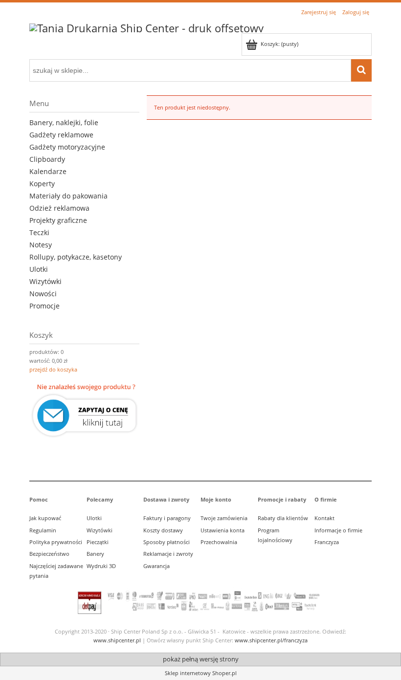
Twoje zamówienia (223, 518)
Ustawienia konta (222, 530)
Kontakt (324, 518)
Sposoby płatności (166, 542)
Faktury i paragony (167, 518)
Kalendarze (48, 171)
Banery (95, 553)
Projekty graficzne (58, 220)
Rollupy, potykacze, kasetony (75, 257)
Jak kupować (45, 518)
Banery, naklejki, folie (63, 122)
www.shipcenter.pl (117, 640)
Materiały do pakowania (68, 195)
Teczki (39, 232)
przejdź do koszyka (53, 369)
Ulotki (38, 269)
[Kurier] (84, 411)
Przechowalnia (218, 542)
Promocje (44, 305)
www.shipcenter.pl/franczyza (271, 640)
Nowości (43, 293)
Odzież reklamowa (59, 208)
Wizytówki (45, 281)
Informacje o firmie (338, 530)
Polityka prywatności (55, 542)
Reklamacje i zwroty (168, 553)
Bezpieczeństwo (49, 553)
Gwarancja (156, 566)
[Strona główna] (146, 26)
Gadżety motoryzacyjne (67, 147)
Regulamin (42, 530)
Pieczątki (98, 542)
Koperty (42, 183)
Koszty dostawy (163, 530)
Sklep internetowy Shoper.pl (201, 673)
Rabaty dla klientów (283, 518)
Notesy (40, 244)
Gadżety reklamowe (61, 134)
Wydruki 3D (101, 566)
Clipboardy (47, 159)
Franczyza (326, 542)
